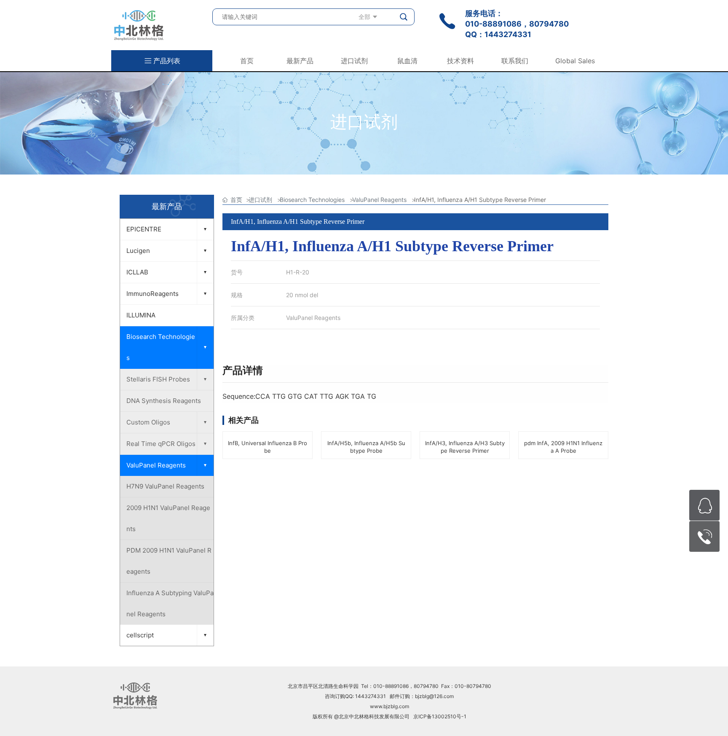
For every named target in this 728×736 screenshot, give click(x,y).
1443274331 (507, 34)
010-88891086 (493, 23)
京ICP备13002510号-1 (439, 716)
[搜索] (404, 17)
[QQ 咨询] (704, 505)
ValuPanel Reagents (313, 317)
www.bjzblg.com (389, 706)
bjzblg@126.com (434, 696)
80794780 (549, 23)
